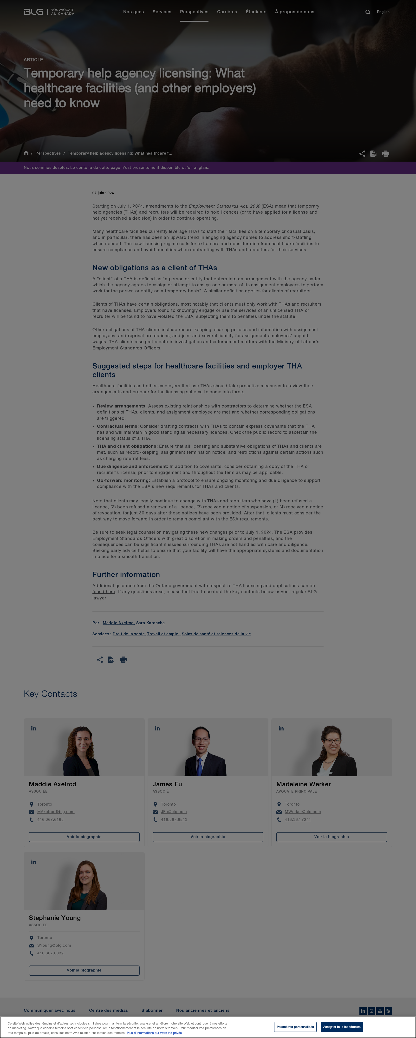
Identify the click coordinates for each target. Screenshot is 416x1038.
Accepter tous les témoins (342, 1026)
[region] (208, 1027)
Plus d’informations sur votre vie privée (154, 1033)
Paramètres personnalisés (295, 1026)
